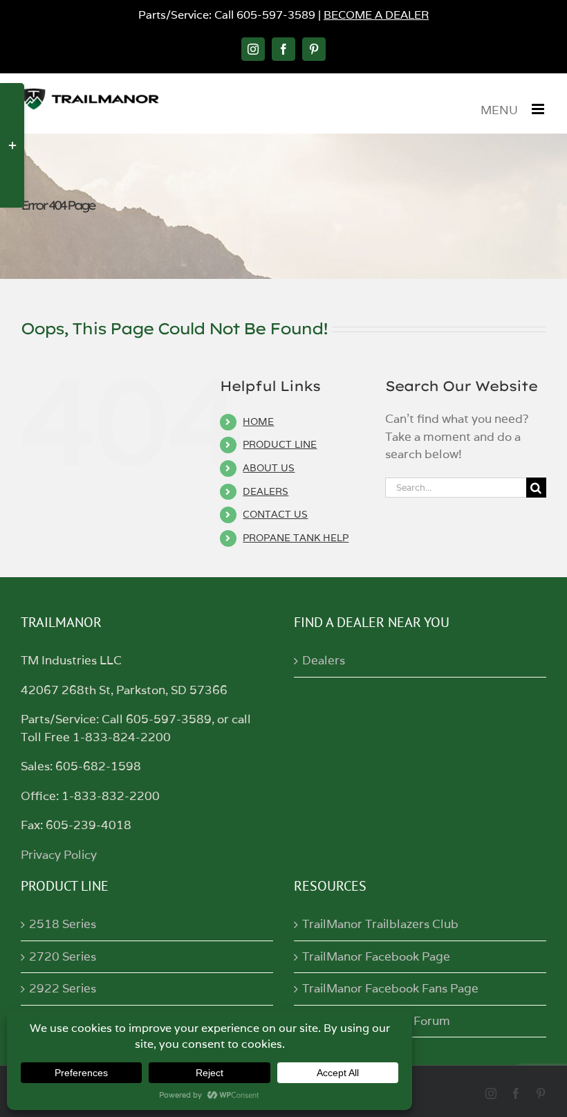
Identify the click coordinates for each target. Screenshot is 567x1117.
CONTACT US (275, 514)
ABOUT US (269, 468)
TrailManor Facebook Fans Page (390, 988)
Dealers (323, 660)
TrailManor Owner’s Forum (376, 1020)
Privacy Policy (59, 854)
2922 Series (62, 988)
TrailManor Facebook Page (376, 956)
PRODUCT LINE (280, 444)
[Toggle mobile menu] (539, 109)
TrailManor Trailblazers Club (380, 924)
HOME (258, 421)
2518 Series (62, 924)
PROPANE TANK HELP (295, 538)
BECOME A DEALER (376, 15)
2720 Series (62, 956)
